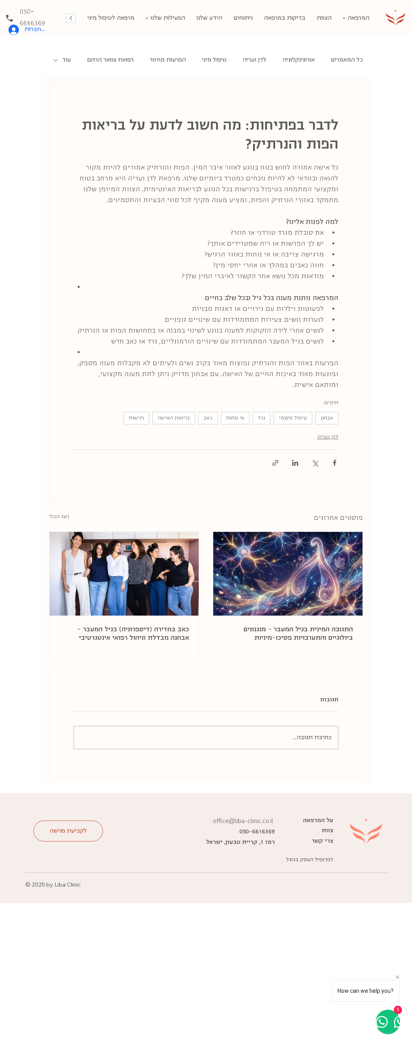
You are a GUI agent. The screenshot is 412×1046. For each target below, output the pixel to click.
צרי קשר (322, 841)
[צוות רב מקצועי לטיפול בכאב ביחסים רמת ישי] (124, 574)
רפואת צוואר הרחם (110, 60)
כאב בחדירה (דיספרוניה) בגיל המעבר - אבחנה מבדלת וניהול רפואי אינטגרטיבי (133, 633)
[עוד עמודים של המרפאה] (344, 18)
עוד (66, 60)
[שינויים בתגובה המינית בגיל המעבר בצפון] (288, 574)
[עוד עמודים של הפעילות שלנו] (147, 18)
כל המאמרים (347, 60)
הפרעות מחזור (168, 60)
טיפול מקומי (293, 418)
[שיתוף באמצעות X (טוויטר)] (315, 463)
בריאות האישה (174, 418)
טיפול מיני (214, 60)
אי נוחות (235, 418)
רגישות (136, 418)
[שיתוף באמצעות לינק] (275, 463)
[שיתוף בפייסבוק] (334, 463)
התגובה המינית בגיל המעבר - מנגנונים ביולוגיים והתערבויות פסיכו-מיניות (298, 633)
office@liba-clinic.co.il (243, 821)
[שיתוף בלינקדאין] (295, 463)
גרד (261, 418)
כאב (208, 418)
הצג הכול (59, 516)
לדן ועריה (254, 60)
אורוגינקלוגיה (298, 60)
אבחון (327, 418)
